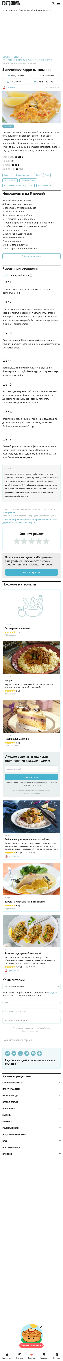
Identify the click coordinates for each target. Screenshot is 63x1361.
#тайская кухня (19, 522)
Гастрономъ (6, 1358)
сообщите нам (9, 512)
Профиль (57, 1358)
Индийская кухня (23, 175)
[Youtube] (33, 1053)
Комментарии (53, 18)
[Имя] (31, 1002)
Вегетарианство (44, 185)
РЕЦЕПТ (8, 835)
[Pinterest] (26, 1053)
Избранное (44, 1358)
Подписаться (31, 777)
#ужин (37, 519)
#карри (15, 519)
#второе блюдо (26, 519)
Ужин (47, 175)
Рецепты (19, 1358)
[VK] (13, 1053)
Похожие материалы (35, 18)
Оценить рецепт (15, 18)
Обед (37, 175)
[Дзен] (39, 1053)
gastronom (10, 87)
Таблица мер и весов (31, 256)
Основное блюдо (28, 180)
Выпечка (31, 1358)
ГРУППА (8, 676)
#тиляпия (6, 519)
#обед (44, 519)
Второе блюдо (10, 180)
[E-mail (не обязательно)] (31, 1011)
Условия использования (31, 793)
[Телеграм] (7, 1053)
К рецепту (7, 126)
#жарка (31, 522)
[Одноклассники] (20, 1053)
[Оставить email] (31, 768)
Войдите (52, 992)
